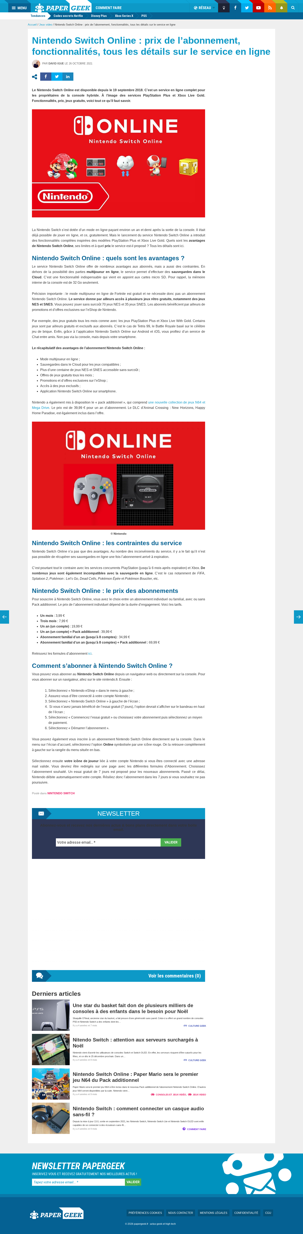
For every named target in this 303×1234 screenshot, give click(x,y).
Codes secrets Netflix (68, 16)
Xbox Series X (124, 16)
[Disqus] (118, 918)
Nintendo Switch (61, 793)
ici (90, 653)
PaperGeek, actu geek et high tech (63, 6)
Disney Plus (99, 16)
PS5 (144, 16)
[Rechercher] (293, 7)
